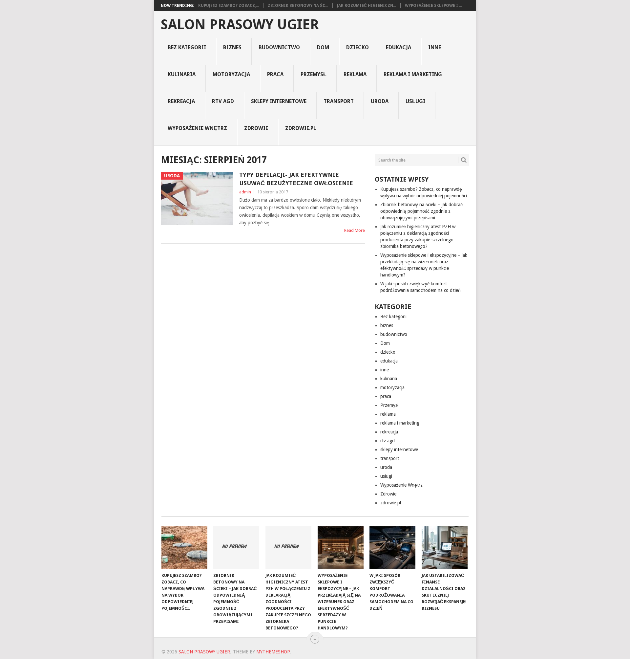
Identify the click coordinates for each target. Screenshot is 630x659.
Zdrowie (256, 128)
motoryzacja (231, 74)
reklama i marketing (413, 74)
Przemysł (313, 74)
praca (275, 74)
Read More (354, 230)
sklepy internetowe (278, 101)
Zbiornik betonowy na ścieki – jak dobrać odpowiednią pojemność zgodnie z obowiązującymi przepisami (421, 211)
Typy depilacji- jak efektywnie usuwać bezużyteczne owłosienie (296, 179)
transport (339, 101)
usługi (415, 101)
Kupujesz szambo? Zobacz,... (228, 5)
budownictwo (279, 47)
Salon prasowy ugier (240, 25)
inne (434, 47)
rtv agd (223, 101)
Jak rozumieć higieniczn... (366, 5)
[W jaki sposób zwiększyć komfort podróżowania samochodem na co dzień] (392, 547)
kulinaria (182, 74)
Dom (323, 47)
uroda (379, 101)
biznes (232, 47)
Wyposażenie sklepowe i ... (433, 5)
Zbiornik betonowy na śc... (298, 5)
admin (245, 191)
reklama (355, 74)
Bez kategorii (187, 47)
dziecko (357, 47)
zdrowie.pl (300, 128)
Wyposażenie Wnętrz (197, 128)
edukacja (398, 47)
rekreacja (181, 101)
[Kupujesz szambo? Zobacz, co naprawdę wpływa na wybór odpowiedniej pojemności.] (184, 547)
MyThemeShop (273, 651)
